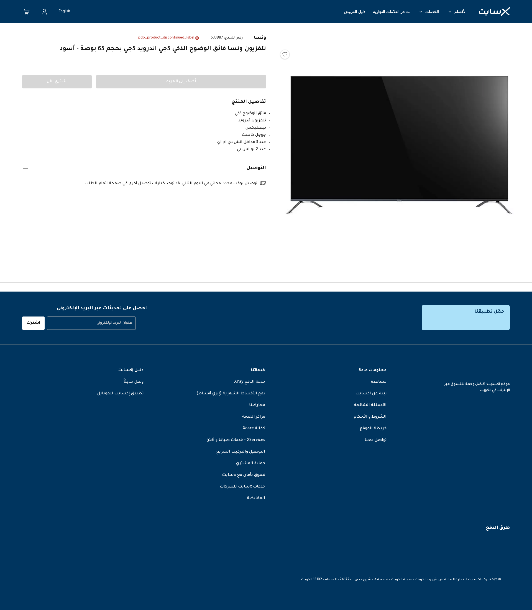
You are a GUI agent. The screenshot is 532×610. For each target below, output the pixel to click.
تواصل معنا (376, 440)
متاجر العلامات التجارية (391, 11)
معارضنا (257, 405)
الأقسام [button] (460, 11)
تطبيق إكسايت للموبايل (120, 394)
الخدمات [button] (432, 11)
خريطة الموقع (373, 429)
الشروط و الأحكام (370, 417)
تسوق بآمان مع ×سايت (243, 475)
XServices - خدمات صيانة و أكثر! (236, 440)
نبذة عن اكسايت (371, 394)
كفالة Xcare (254, 429)
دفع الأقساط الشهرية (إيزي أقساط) (230, 394)
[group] (91, 323)
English (64, 12)
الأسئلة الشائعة (370, 405)
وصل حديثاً (134, 382)
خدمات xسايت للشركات (242, 487)
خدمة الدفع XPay (249, 382)
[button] (399, 146)
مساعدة (379, 382)
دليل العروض (354, 11)
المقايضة (256, 498)
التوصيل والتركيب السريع (240, 452)
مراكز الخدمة (253, 417)
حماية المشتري (250, 463)
